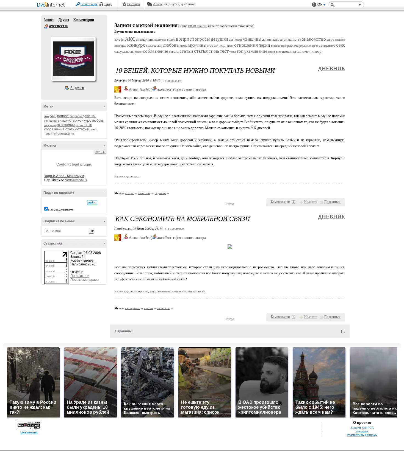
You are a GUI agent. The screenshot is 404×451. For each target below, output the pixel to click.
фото (278, 51)
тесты (232, 51)
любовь (98, 120)
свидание (327, 45)
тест (48, 133)
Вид (321, 5)
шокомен (304, 51)
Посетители (79, 276)
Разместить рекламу (362, 434)
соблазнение (54, 129)
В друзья (77, 88)
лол (159, 45)
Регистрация (89, 4)
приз (283, 45)
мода (183, 45)
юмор (316, 51)
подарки (275, 45)
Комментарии (83, 20)
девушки (89, 116)
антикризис (145, 39)
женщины (50, 120)
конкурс (84, 120)
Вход (108, 4)
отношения (66, 125)
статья (83, 129)
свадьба (313, 45)
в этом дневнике (60, 209)
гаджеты (160, 193)
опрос (230, 45)
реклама (292, 45)
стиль (93, 129)
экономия (144, 193)
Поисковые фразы (84, 280)
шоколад (289, 51)
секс (88, 124)
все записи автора (192, 89)
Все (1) (100, 152)
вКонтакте (160, 39)
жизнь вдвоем (272, 39)
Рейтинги (133, 4)
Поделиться (332, 202)
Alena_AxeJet (139, 89)
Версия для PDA (362, 427)
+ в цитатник (171, 80)
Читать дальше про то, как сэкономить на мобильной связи (159, 291)
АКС (53, 116)
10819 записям (197, 25)
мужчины (50, 125)
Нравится (310, 202)
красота (151, 45)
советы (174, 52)
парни (80, 125)
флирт (271, 51)
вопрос (63, 116)
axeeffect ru (46, 26)
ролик (303, 45)
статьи (70, 129)
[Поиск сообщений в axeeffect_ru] (92, 202)
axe (46, 116)
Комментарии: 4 (76, 179)
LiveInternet (52, 5)
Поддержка (314, 4)
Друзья (64, 20)
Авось (157, 4)
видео (171, 39)
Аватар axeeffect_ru (73, 58)
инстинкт (340, 39)
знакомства (292, 39)
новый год (216, 45)
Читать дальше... (127, 176)
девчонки (235, 39)
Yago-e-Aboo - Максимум (64, 176)
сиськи (138, 51)
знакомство (67, 120)
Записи (49, 20)
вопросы (76, 116)
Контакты (362, 431)
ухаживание (66, 133)
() (293, 202)
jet (122, 39)
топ (54, 133)
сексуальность (124, 52)
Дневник (331, 68)
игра (330, 39)
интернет (120, 45)
